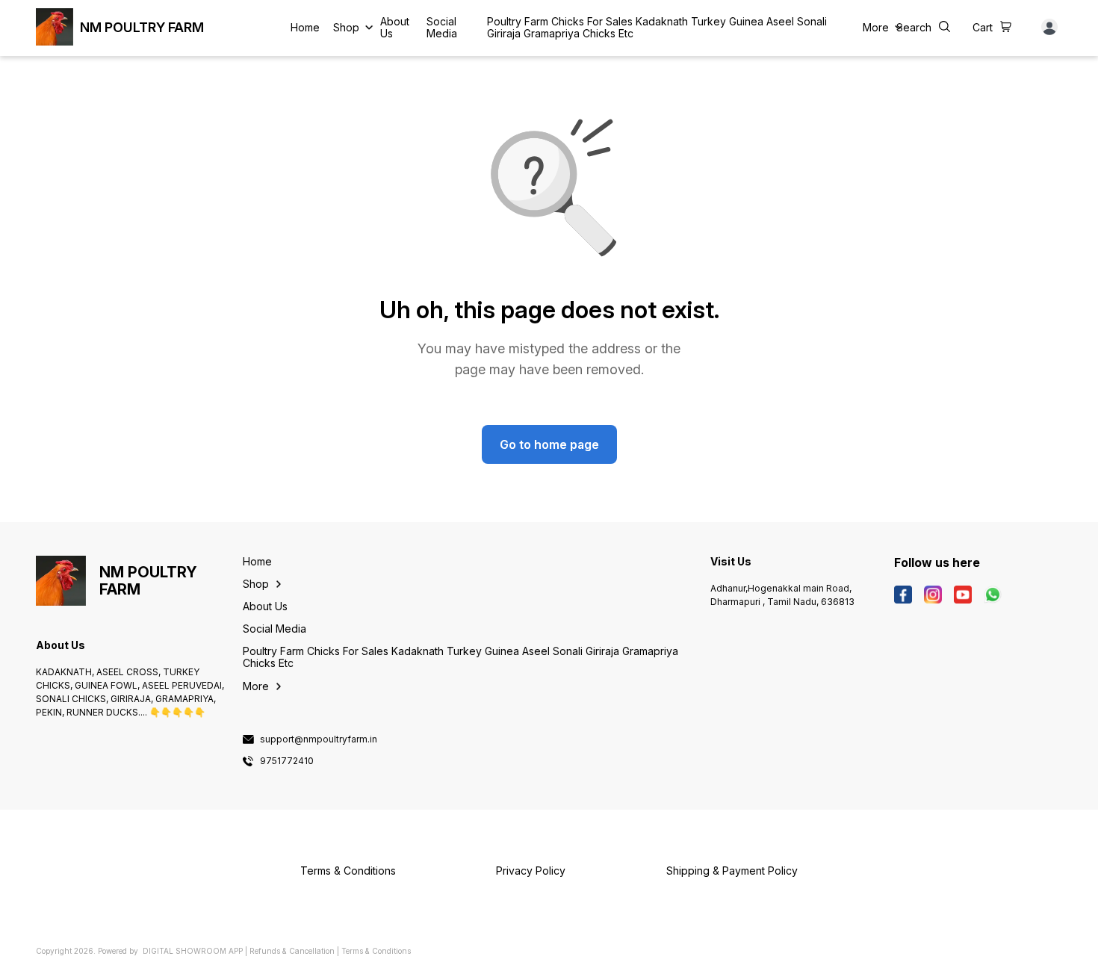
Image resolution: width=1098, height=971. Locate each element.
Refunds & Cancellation (292, 950)
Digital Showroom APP (193, 950)
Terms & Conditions (376, 950)
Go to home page (549, 444)
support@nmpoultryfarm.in (318, 739)
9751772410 (287, 761)
